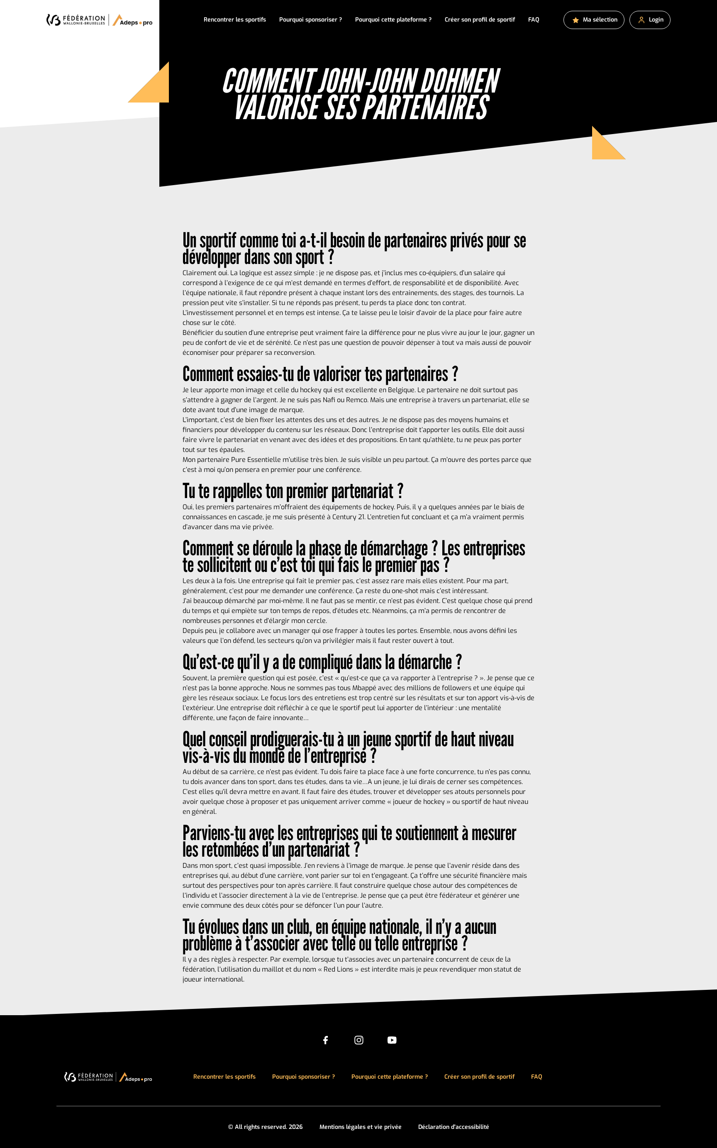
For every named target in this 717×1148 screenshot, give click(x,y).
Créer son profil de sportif (480, 20)
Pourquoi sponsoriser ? (310, 20)
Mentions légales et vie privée (360, 1127)
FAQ (533, 20)
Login (656, 20)
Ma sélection (600, 20)
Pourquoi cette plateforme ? (393, 20)
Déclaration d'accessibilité (453, 1127)
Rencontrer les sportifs (235, 20)
